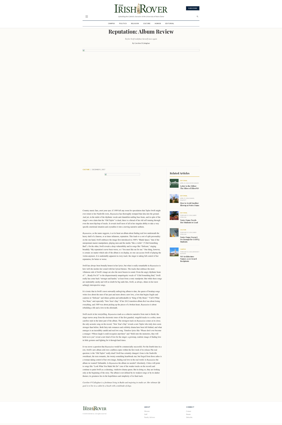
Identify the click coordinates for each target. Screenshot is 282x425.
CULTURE (86, 169)
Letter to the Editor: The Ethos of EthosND (189, 187)
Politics (123, 23)
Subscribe (192, 8)
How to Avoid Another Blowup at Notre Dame (189, 204)
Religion (135, 23)
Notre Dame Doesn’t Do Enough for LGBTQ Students (189, 239)
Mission (146, 411)
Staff (145, 414)
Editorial (169, 23)
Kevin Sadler (194, 183)
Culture (146, 23)
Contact (188, 411)
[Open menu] (87, 16)
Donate (188, 414)
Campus (111, 23)
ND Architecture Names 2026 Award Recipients (188, 258)
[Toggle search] (197, 16)
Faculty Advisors (149, 417)
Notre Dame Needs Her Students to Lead (189, 221)
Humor (158, 23)
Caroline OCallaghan (142, 43)
